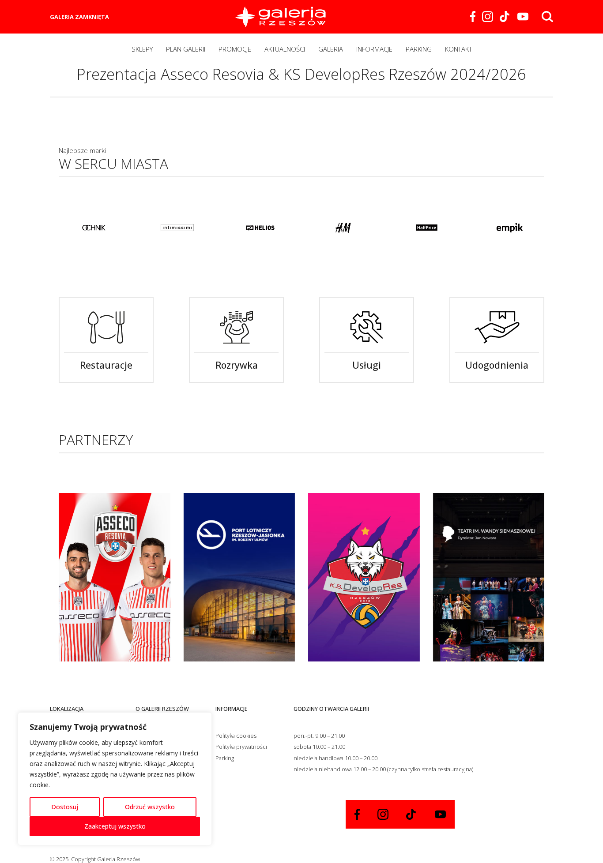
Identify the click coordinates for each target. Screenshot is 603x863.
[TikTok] (505, 16)
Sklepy (142, 49)
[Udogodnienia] (497, 327)
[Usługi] (366, 327)
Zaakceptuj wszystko (115, 826)
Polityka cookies (235, 736)
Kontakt (458, 49)
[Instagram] (487, 16)
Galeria (330, 49)
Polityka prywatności (241, 747)
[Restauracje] (106, 327)
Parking (419, 49)
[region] (115, 778)
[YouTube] (522, 16)
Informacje (374, 49)
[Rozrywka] (236, 327)
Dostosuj (64, 807)
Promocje (235, 49)
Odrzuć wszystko (150, 807)
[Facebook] (472, 16)
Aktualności (284, 49)
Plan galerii (185, 49)
